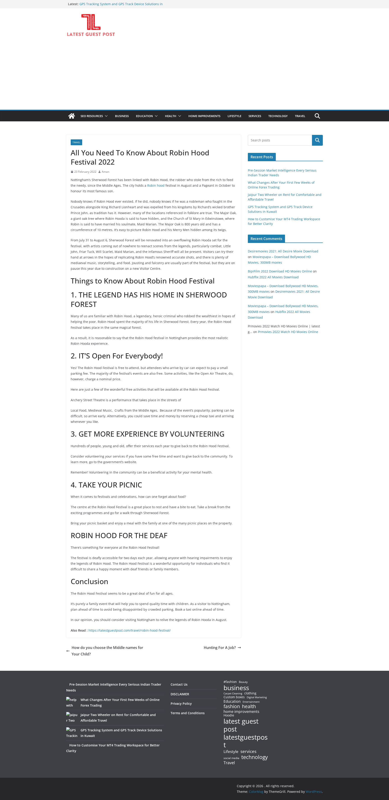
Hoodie (229, 715)
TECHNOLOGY (278, 116)
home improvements (241, 711)
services (248, 751)
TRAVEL (300, 116)
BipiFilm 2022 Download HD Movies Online (280, 271)
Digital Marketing (257, 697)
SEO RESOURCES (92, 116)
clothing (250, 693)
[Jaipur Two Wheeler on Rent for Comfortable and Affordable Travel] (71, 717)
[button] (105, 116)
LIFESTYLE (234, 116)
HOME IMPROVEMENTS (204, 116)
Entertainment (251, 701)
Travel (229, 762)
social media (231, 758)
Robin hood (156, 185)
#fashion (230, 682)
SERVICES (255, 116)
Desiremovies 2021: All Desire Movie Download (283, 251)
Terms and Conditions (188, 713)
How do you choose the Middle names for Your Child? (107, 651)
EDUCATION (144, 116)
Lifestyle (231, 751)
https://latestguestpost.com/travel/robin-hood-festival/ (129, 630)
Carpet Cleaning (233, 693)
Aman (105, 172)
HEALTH (170, 116)
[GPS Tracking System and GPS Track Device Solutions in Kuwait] (71, 733)
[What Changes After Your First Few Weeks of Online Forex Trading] (71, 702)
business (236, 687)
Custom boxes (234, 697)
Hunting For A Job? (220, 647)
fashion (232, 706)
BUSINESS (122, 116)
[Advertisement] (194, 75)
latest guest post (241, 725)
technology (254, 757)
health (249, 706)
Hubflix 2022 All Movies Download (273, 277)
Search (317, 140)
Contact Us (179, 684)
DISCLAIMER (180, 694)
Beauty (243, 682)
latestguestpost (246, 741)
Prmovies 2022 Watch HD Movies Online (288, 332)
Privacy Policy (181, 703)
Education (232, 701)
